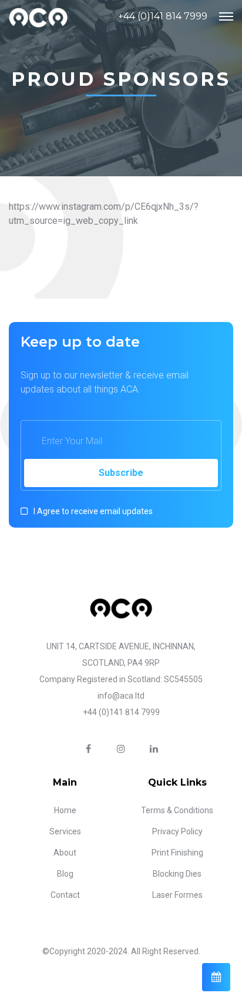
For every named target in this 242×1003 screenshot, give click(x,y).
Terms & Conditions (177, 810)
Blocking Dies (177, 873)
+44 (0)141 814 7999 (162, 16)
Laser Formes (177, 895)
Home (65, 810)
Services (65, 831)
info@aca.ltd (121, 695)
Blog (65, 873)
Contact (65, 895)
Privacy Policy (177, 831)
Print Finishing (177, 852)
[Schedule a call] (216, 977)
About (64, 852)
